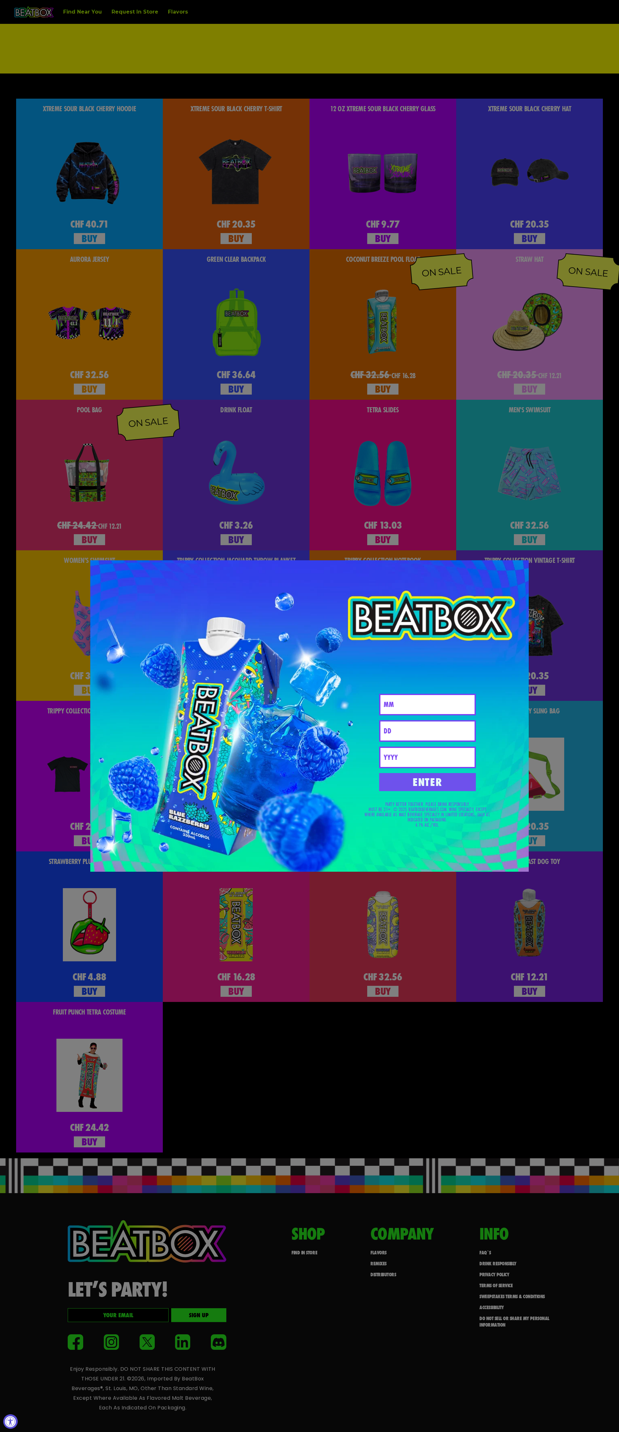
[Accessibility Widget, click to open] (10, 1421)
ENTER (427, 782)
